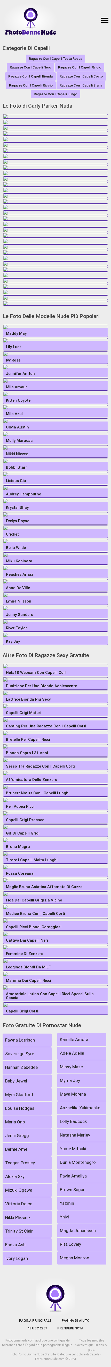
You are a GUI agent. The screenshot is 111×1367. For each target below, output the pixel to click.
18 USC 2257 (37, 1328)
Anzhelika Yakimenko (80, 1107)
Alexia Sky (15, 1176)
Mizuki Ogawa (18, 1190)
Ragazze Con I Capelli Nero (30, 67)
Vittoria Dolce (18, 1203)
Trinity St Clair (19, 1231)
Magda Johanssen (78, 1230)
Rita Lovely (70, 1244)
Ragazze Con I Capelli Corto (81, 76)
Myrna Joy (70, 1080)
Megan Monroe (74, 1257)
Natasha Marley (75, 1135)
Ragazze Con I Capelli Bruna (81, 85)
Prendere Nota (70, 1328)
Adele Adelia (72, 1053)
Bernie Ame (16, 1149)
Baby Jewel (16, 1081)
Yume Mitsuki (73, 1148)
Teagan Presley (20, 1162)
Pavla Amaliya (73, 1176)
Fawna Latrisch (20, 1040)
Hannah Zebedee (21, 1067)
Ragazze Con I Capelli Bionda (30, 76)
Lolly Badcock (73, 1121)
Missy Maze (71, 1066)
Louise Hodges (19, 1108)
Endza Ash (15, 1244)
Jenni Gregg (17, 1135)
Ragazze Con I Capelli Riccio (31, 85)
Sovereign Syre (19, 1053)
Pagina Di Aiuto (75, 1320)
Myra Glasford (19, 1094)
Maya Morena (73, 1094)
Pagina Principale (35, 1320)
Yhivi (64, 1216)
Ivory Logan (16, 1258)
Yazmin (67, 1203)
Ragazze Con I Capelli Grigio (79, 67)
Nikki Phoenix (17, 1217)
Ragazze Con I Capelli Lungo (55, 94)
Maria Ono (15, 1121)
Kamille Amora (74, 1039)
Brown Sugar (72, 1189)
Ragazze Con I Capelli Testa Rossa (55, 59)
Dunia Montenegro (78, 1162)
